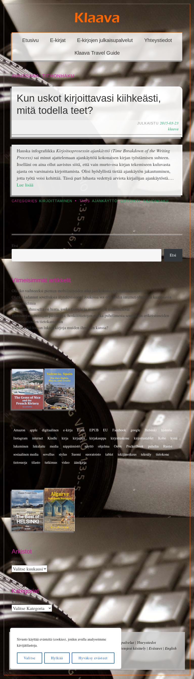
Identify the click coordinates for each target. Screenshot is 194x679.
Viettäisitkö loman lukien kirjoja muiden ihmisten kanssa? (60, 327)
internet (37, 438)
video (65, 462)
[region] (65, 648)
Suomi (76, 454)
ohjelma (103, 446)
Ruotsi (167, 446)
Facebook (119, 430)
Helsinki (151, 430)
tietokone (162, 454)
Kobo (162, 438)
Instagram (20, 438)
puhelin (153, 446)
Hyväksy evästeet (93, 657)
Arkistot (18, 562)
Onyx (118, 446)
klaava (173, 128)
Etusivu (30, 40)
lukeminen (20, 446)
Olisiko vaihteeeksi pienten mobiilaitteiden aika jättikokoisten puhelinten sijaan (77, 290)
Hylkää (57, 657)
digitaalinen (50, 430)
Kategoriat (20, 601)
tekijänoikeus (127, 454)
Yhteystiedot (158, 40)
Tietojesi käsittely (132, 648)
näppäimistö (71, 446)
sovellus (48, 454)
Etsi (15, 245)
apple (33, 430)
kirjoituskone (120, 438)
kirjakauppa (97, 438)
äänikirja (80, 462)
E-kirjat (58, 40)
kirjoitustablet (144, 438)
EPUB (94, 430)
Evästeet (155, 648)
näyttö (89, 446)
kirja (65, 438)
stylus (63, 454)
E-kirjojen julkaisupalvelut (105, 40)
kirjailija (79, 438)
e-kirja (67, 430)
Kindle (52, 438)
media (54, 446)
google (135, 430)
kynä (174, 438)
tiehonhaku (156, 201)
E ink (81, 430)
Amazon (19, 430)
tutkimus (51, 462)
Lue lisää (25, 185)
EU (105, 430)
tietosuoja (20, 462)
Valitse (29, 657)
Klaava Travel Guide (97, 53)
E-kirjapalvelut (122, 642)
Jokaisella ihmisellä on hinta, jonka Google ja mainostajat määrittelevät (71, 309)
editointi (130, 201)
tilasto (36, 462)
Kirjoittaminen (55, 201)
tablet (109, 454)
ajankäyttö (105, 201)
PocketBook (134, 446)
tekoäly (146, 454)
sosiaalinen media (25, 454)
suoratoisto (93, 454)
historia (166, 430)
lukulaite (39, 446)
